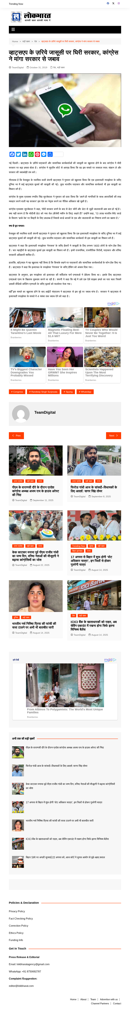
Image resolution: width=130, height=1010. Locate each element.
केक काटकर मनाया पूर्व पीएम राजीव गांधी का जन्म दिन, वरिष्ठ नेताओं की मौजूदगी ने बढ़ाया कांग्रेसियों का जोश (35, 556)
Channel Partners (100, 1003)
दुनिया (16, 617)
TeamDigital (18, 67)
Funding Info (16, 940)
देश (54, 67)
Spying (69, 391)
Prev (18, 435)
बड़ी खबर (61, 67)
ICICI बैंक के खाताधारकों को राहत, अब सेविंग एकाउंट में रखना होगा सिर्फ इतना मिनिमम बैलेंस (94, 625)
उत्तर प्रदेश (18, 481)
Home (73, 999)
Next (111, 435)
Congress (18, 391)
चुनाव (91, 546)
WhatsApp (86, 391)
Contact (117, 1003)
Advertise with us (109, 999)
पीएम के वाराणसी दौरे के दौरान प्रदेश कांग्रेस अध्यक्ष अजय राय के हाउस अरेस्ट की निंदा (35, 491)
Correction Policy (18, 925)
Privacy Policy (17, 911)
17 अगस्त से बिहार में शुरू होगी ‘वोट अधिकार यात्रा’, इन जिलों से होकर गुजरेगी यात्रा (91, 560)
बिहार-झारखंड (77, 551)
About (83, 999)
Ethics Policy (16, 933)
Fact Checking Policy (21, 918)
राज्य (40, 481)
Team (93, 999)
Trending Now (16, 4)
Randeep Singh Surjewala (44, 391)
